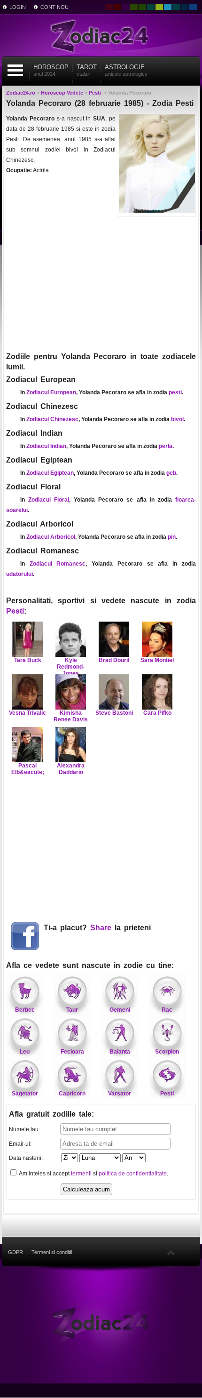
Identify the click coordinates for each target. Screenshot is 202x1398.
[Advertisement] (101, 283)
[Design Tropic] (151, 7)
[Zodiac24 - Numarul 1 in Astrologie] (101, 35)
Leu (25, 1051)
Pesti (15, 611)
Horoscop (51, 70)
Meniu (15, 70)
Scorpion (167, 1051)
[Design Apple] (159, 7)
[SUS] (171, 1252)
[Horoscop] (101, 1322)
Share (100, 928)
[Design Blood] (108, 7)
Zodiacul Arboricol (50, 537)
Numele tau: (24, 1129)
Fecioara (72, 1051)
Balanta (119, 1051)
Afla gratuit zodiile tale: (51, 1114)
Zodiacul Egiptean (50, 473)
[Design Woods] (142, 7)
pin (172, 537)
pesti (175, 392)
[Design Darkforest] (134, 7)
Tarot (87, 70)
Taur (72, 1010)
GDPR (15, 1252)
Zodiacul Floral (48, 499)
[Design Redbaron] (117, 7)
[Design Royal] (184, 7)
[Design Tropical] (176, 7)
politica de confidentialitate (133, 1173)
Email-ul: (20, 1144)
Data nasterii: (26, 1158)
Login (17, 7)
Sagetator (25, 1093)
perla (165, 446)
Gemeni (119, 1010)
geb (171, 473)
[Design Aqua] (167, 7)
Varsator (119, 1093)
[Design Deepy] (193, 7)
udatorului (19, 574)
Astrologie (126, 70)
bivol (177, 419)
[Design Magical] (125, 7)
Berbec (25, 1010)
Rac (167, 1010)
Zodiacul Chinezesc (52, 419)
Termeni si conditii (51, 1252)
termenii (81, 1173)
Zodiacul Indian (46, 446)
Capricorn (72, 1093)
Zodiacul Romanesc (58, 563)
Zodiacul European (51, 392)
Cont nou (54, 7)
